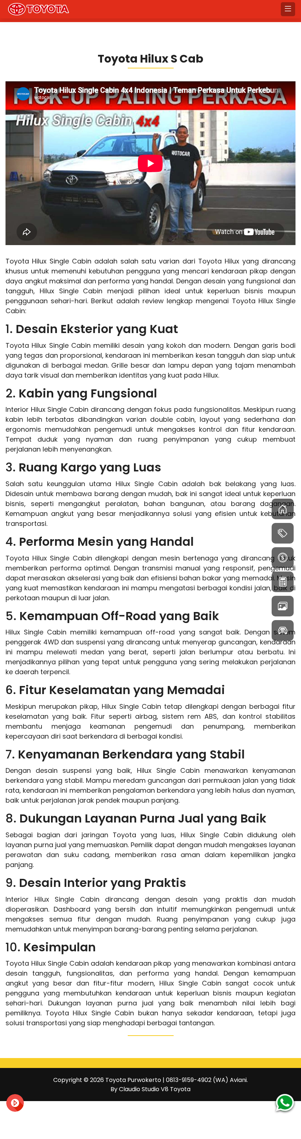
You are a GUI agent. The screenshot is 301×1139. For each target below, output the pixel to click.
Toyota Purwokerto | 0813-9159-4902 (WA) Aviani (176, 1080)
